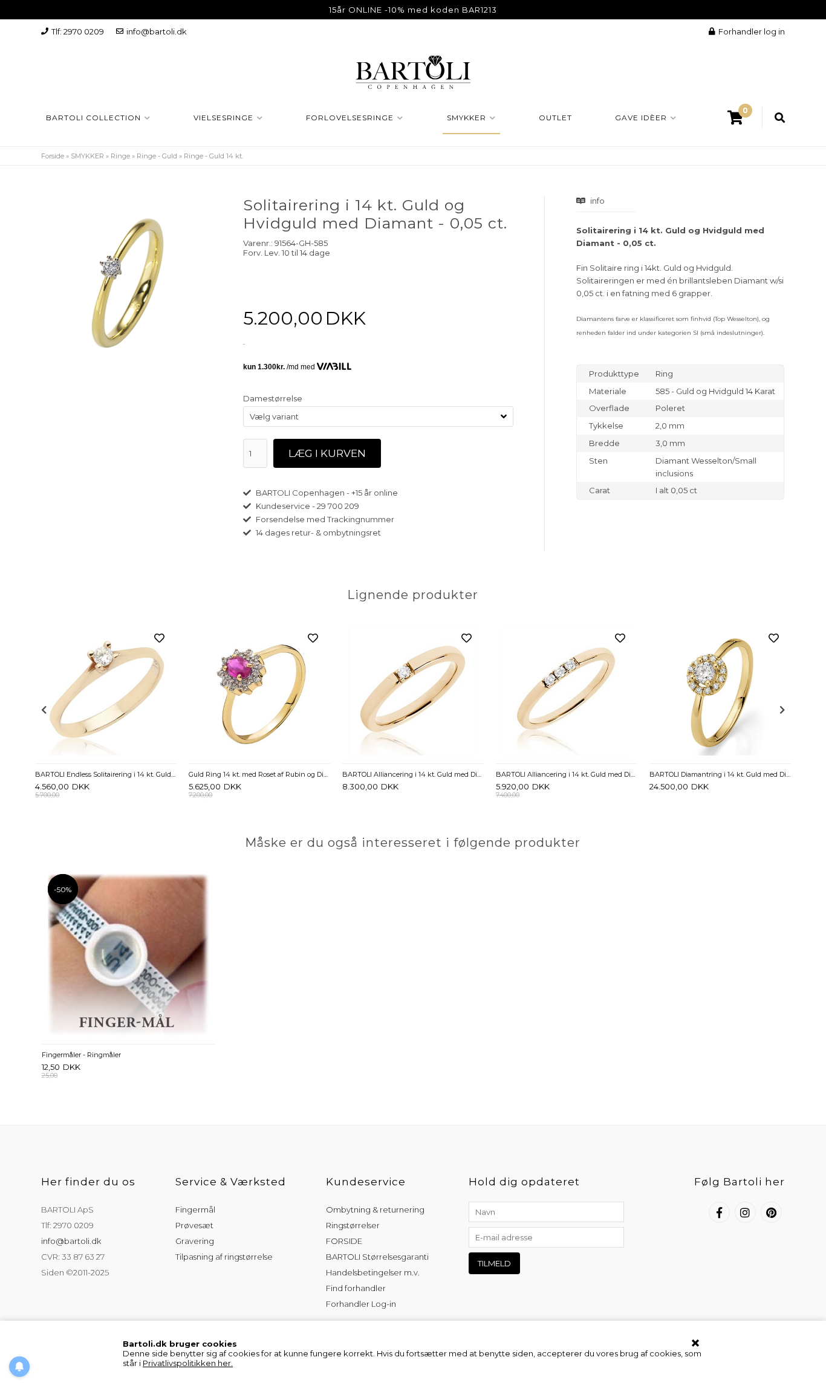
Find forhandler (356, 1288)
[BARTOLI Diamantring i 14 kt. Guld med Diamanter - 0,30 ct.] (720, 691)
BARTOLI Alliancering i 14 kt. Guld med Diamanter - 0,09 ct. (566, 774)
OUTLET (555, 117)
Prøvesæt (194, 1225)
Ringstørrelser (353, 1225)
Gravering (194, 1241)
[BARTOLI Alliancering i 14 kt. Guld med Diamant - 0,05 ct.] (413, 691)
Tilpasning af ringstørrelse (224, 1256)
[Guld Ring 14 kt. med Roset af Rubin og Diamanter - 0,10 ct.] (259, 691)
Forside (52, 156)
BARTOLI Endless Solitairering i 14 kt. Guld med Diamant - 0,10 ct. (106, 774)
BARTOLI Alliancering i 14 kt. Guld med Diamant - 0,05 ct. (413, 774)
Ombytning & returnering (375, 1209)
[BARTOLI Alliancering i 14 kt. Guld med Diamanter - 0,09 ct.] (566, 691)
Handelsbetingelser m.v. (373, 1272)
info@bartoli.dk (156, 31)
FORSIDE (344, 1241)
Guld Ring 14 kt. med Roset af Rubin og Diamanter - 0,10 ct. (259, 774)
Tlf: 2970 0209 (77, 31)
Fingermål (195, 1209)
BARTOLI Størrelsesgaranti (377, 1256)
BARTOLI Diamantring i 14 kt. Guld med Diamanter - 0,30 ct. (720, 774)
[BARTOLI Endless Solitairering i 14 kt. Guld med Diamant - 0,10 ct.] (106, 691)
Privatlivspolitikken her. (188, 1363)
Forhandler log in (751, 31)
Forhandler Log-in (361, 1304)
